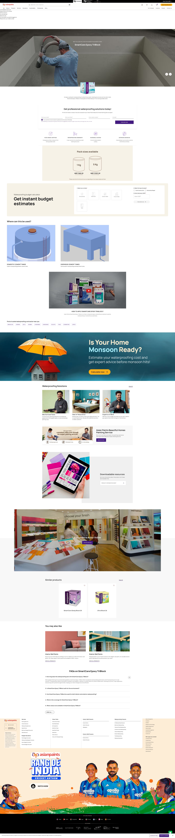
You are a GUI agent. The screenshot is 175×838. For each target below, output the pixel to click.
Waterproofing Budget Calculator (28, 740)
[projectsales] (87, 828)
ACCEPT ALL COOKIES (164, 835)
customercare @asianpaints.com (11, 728)
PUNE (59, 324)
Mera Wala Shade (55, 723)
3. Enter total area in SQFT (140, 193)
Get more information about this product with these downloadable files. (112, 478)
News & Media (148, 728)
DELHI (24, 324)
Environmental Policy (150, 742)
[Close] (172, 835)
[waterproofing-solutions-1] (55, 401)
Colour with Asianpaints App (57, 736)
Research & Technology (150, 724)
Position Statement (149, 747)
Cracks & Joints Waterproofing (120, 729)
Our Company (151, 8)
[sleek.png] (59, 828)
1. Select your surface (82, 188)
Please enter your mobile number (7, 18)
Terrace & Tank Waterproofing (120, 727)
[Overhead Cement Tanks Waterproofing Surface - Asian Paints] (85, 243)
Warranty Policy (148, 744)
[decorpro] (78, 828)
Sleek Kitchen (24, 728)
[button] (151, 4)
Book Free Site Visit (166, 4)
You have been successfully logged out (8, 17)
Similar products (3, 12)
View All (131, 386)
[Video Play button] (87, 290)
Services (19, 8)
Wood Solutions (25, 732)
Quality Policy (148, 745)
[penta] (116, 828)
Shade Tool (54, 732)
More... (46, 8)
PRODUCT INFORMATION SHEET (109, 483)
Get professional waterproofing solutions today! (87, 109)
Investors (158, 8)
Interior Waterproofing (119, 731)
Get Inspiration (55, 726)
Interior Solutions (25, 723)
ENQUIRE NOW (124, 122)
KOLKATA (53, 324)
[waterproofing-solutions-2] (86, 401)
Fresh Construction (140, 190)
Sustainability (32, 8)
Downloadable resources (5, 9)
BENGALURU (10, 324)
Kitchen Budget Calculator (27, 744)
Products (13, 8)
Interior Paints (85, 722)
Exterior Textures (86, 740)
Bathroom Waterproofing (119, 725)
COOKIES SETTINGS (154, 835)
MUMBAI (30, 324)
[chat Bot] (170, 833)
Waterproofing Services (26, 726)
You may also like (3, 14)
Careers (163, 8)
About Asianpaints (149, 719)
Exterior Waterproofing (119, 733)
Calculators (25, 8)
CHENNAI (18, 324)
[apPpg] (106, 828)
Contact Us (148, 733)
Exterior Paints (85, 737)
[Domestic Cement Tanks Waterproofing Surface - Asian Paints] (31, 243)
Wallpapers (85, 727)
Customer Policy (149, 738)
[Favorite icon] (84, 585)
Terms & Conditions (149, 749)
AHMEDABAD (45, 324)
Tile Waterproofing (118, 736)
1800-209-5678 (11, 725)
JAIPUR (73, 324)
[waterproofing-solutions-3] (116, 401)
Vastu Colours (54, 734)
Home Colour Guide (55, 721)
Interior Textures (86, 725)
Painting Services (25, 721)
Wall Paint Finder (55, 728)
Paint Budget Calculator (26, 738)
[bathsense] (69, 828)
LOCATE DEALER (87, 542)
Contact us (169, 8)
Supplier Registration (150, 726)
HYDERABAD (37, 324)
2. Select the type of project (140, 188)
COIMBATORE (66, 324)
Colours (7, 8)
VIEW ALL (49, 712)
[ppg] (97, 828)
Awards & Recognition (150, 730)
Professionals (40, 8)
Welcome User (3, 15)
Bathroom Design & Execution (27, 730)
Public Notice (148, 751)
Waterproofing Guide (118, 738)
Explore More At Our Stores (6, 11)
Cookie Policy (148, 740)
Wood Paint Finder (55, 730)
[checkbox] (42, 119)
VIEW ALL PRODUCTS (50, 661)
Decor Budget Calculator (26, 742)
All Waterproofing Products (120, 722)
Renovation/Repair (151, 190)
